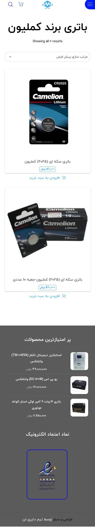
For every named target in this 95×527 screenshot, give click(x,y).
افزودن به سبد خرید (44, 177)
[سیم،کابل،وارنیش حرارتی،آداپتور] (47, 5)
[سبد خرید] (24, 4)
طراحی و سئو (62, 519)
